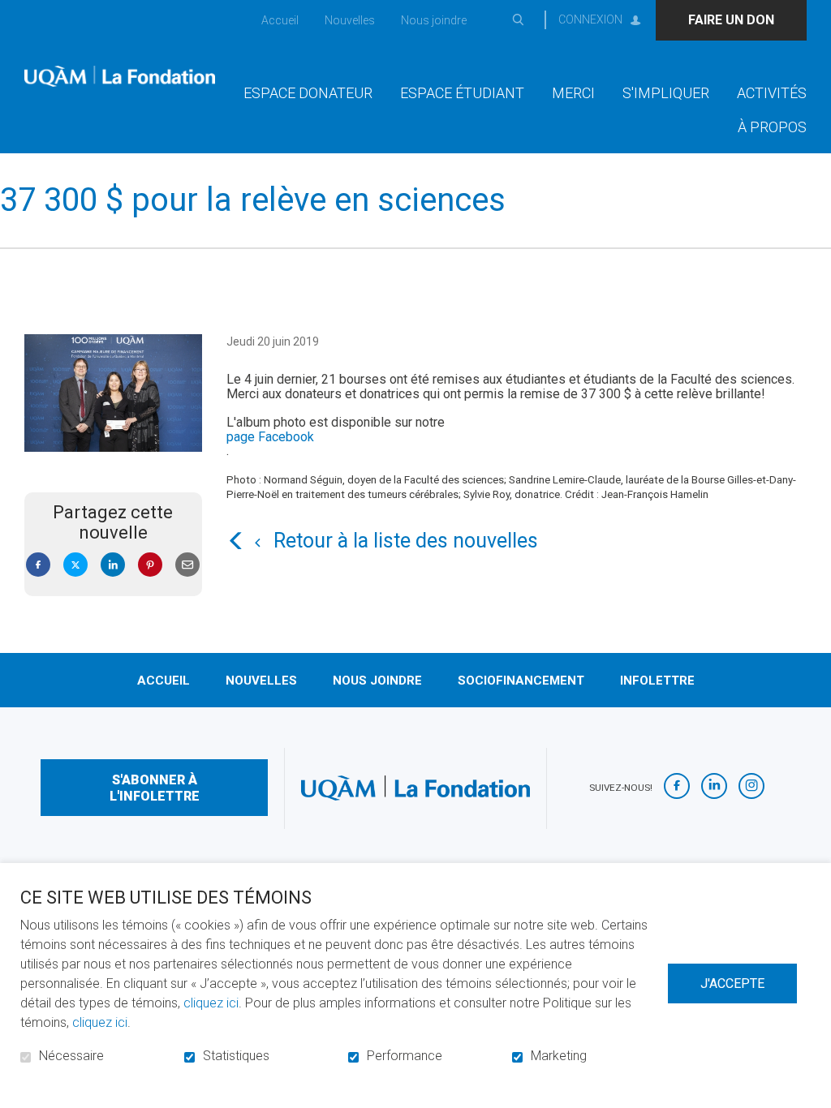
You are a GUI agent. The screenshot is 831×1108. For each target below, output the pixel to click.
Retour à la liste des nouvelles (405, 541)
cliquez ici (211, 1003)
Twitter (75, 565)
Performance (404, 1056)
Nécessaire (71, 1056)
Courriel (187, 565)
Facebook (38, 565)
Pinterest (150, 565)
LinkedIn (113, 565)
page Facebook (270, 437)
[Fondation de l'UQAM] (119, 76)
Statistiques (236, 1056)
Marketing (559, 1056)
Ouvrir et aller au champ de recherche (518, 20)
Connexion (590, 19)
